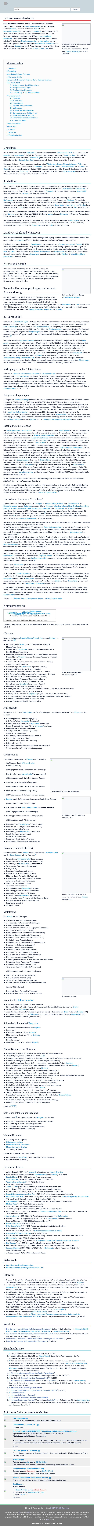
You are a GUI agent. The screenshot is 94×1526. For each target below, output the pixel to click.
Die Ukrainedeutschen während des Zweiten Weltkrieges (32, 1373)
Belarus (60, 503)
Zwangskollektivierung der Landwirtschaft (18, 357)
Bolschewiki (77, 352)
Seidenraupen (45, 251)
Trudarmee (40, 583)
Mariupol (14, 508)
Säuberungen (84, 360)
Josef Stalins (18, 564)
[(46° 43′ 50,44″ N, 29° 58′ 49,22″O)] (16, 612)
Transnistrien (61, 414)
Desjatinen (36, 225)
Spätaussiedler (9, 594)
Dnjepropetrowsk (24, 508)
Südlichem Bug (34, 157)
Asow (42, 1055)
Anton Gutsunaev (39, 1490)
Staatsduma (52, 1218)
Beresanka (26, 888)
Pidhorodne (34, 1014)
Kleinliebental (80, 188)
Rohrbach (64, 214)
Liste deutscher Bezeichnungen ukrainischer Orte (24, 1267)
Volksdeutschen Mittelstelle (44, 435)
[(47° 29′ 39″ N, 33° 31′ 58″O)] (25, 612)
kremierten (29, 464)
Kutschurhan (27, 712)
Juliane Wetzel (11, 1287)
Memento (39, 1380)
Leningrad (38, 503)
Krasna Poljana (65, 1095)
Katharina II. (31, 152)
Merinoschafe (59, 251)
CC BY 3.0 (24, 1494)
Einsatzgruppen (23, 460)
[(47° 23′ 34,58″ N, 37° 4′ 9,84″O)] (35, 612)
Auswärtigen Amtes (26, 472)
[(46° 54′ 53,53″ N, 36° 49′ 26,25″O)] (34, 612)
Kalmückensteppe (10, 506)
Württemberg (51, 164)
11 (13, 1106)
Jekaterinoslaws (41, 1174)
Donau (82, 166)
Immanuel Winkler (13, 1248)
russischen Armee (42, 326)
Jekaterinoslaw (26, 1000)
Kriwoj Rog (84, 506)
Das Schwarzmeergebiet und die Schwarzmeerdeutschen (28, 1329)
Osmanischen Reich (64, 152)
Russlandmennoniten (29, 41)
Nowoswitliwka (24, 863)
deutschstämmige (10, 326)
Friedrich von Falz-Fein (14, 1196)
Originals (50, 1380)
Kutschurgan (11, 613)
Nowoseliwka (24, 895)
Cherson (49, 506)
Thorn (66, 1012)
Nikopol (64, 506)
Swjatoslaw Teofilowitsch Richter (18, 1233)
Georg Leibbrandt (12, 1216)
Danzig (80, 1012)
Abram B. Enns (12, 1186)
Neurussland (44, 41)
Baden (59, 164)
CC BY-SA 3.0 (41, 1462)
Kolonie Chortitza (56, 1172)
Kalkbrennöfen (78, 464)
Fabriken (65, 254)
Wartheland (31, 518)
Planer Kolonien (39, 612)
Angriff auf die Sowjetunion (17, 412)
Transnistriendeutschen (52, 527)
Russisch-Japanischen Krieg (50, 1211)
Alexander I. (39, 166)
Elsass (65, 164)
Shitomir (71, 508)
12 (15, 1106)
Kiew (70, 506)
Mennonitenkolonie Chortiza (16, 1147)
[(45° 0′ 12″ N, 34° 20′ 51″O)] (28, 614)
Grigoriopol (33, 693)
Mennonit (32, 1172)
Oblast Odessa (15, 855)
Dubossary (24, 171)
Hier (28, 1512)
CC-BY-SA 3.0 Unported (59, 1508)
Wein (5, 251)
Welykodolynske (28, 763)
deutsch (56, 1309)
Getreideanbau (36, 244)
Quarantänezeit (69, 171)
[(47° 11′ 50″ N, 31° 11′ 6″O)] (19, 612)
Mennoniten (7, 38)
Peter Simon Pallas (13, 1226)
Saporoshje (45, 508)
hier (20, 1512)
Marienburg (75, 1014)
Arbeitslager (30, 583)
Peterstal (49, 191)
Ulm (56, 166)
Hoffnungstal (8, 200)
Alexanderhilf (81, 191)
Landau (50, 214)
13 (16, 1117)
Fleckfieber (40, 442)
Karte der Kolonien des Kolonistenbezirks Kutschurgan (26, 1341)
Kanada (31, 309)
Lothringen (73, 164)
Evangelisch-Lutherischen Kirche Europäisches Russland (57, 1240)
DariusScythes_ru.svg (24, 1490)
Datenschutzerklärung (53, 1523)
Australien (39, 309)
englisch (80, 1282)
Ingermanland (51, 503)
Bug (44, 440)
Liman (20, 207)
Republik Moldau (26, 638)
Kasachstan (72, 581)
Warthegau (13, 1368)
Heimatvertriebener (10, 544)
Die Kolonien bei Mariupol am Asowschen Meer (28, 1397)
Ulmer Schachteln (67, 166)
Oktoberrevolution (55, 329)
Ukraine (13, 28)
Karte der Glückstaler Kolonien (22, 1380)
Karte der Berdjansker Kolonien (22, 1400)
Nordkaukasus (73, 503)
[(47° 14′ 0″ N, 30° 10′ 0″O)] (17, 612)
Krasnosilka (24, 831)
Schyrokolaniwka (23, 859)
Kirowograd (36, 508)
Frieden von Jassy (69, 155)
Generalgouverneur (62, 205)
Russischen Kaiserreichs (44, 43)
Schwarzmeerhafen (66, 244)
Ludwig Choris (11, 1177)
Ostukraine (28, 506)
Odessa (18, 46)
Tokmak (9, 916)
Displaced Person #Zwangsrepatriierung (28, 598)
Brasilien (59, 309)
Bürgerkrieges (34, 331)
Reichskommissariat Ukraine (76, 1363)
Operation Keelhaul (23, 573)
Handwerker (34, 254)
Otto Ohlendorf (26, 430)
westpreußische (45, 36)
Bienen (36, 251)
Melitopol (6, 508)
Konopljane (23, 684)
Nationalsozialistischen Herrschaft (26, 373)
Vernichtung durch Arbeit (48, 492)
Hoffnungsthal (63, 1216)
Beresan (11, 214)
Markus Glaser (12, 1204)
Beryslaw (33, 1023)
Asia (27, 1462)
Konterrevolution (23, 376)
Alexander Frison (9, 388)
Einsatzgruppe (64, 430)
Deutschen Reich (48, 373)
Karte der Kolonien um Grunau (22, 1395)
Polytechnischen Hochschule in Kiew (48, 1230)
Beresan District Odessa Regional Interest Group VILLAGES (33, 1390)
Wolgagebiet (74, 220)
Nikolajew (57, 506)
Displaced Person (45, 555)
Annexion (6, 155)
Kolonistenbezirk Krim (14, 1142)
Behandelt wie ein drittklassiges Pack (34, 1378)
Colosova (21, 657)
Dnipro (75, 1007)
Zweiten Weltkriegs (73, 51)
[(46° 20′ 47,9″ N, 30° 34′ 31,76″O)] (18, 613)
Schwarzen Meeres (32, 26)
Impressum (36, 1523)
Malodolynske (27, 774)
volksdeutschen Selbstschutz (72, 447)
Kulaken (39, 355)
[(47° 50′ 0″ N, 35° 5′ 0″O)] (29, 611)
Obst (13, 251)
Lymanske (25, 721)
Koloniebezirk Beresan (71, 297)
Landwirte (20, 240)
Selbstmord (7, 578)
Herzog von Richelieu (78, 205)
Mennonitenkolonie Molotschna (17, 1144)
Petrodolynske (24, 824)
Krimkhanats (19, 155)
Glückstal (70, 200)
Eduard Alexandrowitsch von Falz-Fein (20, 1194)
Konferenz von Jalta (38, 558)
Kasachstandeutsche (54, 598)
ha (52, 225)
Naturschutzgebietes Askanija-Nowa (75, 1196)
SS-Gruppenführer (13, 430)
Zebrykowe (25, 666)
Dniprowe (22, 1009)
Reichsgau (23, 518)
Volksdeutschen (76, 532)
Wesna (42, 1087)
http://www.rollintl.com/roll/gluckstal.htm (25, 1387)
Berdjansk (34, 614)
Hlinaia (21, 644)
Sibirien (58, 581)
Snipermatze (30, 1471)
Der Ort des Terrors (39, 1311)
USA (77, 304)
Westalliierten (8, 555)
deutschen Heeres (27, 340)
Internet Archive (79, 1380)
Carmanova (22, 649)
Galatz (5, 169)
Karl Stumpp (11, 1243)
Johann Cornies (12, 1179)
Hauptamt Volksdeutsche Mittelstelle (57, 419)
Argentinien (48, 309)
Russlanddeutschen (40, 48)
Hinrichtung (29, 578)
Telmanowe (22, 1157)
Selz (75, 207)
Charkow (76, 506)
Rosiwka (69, 1063)
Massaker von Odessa (39, 437)
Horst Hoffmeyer (15, 419)
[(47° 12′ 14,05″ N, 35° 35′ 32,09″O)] (31, 612)
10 (11, 1106)
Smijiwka (36, 1027)
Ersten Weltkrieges (21, 321)
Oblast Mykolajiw (51, 852)
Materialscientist (34, 1492)
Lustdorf (25, 193)
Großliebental (67, 188)
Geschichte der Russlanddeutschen (19, 1265)
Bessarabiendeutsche (11, 31)
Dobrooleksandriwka (29, 807)
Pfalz (80, 164)
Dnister (36, 28)
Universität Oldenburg (61, 1331)
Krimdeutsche (36, 31)
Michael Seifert (11, 1238)
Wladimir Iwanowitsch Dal (16, 1182)
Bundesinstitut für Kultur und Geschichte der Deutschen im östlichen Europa (47, 1330)
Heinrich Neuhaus (13, 1223)
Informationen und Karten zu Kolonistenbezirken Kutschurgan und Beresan (34, 1338)
